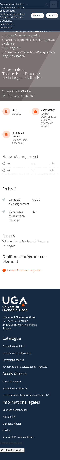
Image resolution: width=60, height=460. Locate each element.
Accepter (37, 15)
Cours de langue (11, 381)
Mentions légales (12, 423)
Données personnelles (15, 409)
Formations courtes (13, 359)
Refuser (52, 15)
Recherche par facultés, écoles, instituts (24, 366)
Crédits (6, 430)
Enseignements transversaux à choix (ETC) (26, 395)
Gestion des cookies (12, 450)
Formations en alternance (16, 353)
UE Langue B (12, 48)
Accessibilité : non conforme (18, 437)
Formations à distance (14, 388)
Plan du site (9, 416)
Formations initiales (13, 346)
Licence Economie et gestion (22, 35)
